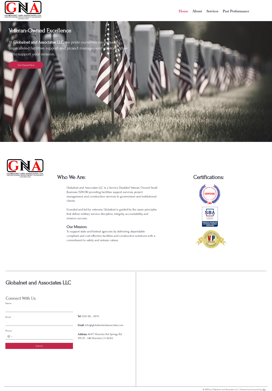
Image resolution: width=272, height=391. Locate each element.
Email (8, 317)
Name (8, 303)
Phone (8, 330)
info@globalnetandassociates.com (100, 325)
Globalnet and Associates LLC (38, 283)
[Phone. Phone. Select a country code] (10, 336)
